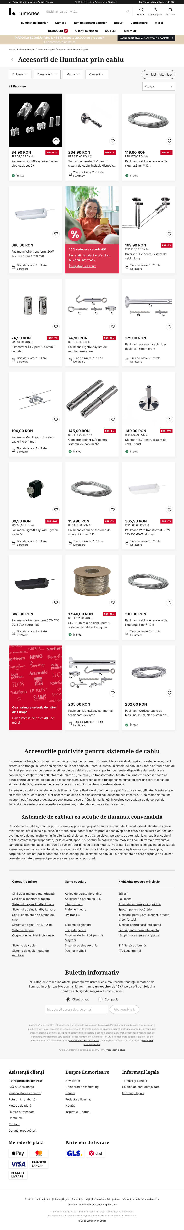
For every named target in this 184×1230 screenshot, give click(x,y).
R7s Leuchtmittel (129, 951)
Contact (14, 1124)
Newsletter (72, 1081)
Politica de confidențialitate (141, 1087)
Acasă (12, 49)
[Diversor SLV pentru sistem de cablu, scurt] (148, 414)
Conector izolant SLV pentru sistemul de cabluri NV (87, 442)
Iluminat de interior (26, 49)
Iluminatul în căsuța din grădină (139, 904)
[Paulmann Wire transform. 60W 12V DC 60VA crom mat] (35, 229)
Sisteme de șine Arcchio (81, 945)
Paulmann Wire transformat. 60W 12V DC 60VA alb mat (147, 532)
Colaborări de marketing (82, 1087)
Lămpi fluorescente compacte (138, 935)
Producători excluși (115, 1049)
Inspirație (71, 1112)
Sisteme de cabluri (24, 945)
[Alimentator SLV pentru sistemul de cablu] (35, 322)
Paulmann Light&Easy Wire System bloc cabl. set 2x (35, 163)
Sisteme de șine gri (78, 925)
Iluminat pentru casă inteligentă (139, 925)
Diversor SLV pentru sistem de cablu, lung (145, 256)
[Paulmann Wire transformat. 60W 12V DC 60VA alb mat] (148, 505)
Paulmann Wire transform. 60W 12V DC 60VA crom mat (33, 254)
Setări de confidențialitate (38, 1199)
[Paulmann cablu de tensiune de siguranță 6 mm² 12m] (148, 597)
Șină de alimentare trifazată (31, 899)
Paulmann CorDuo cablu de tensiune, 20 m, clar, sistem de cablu (145, 713)
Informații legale (133, 1093)
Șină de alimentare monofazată (33, 894)
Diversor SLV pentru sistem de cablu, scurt (145, 442)
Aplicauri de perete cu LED (83, 899)
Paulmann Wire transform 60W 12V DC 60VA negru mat (35, 622)
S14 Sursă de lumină (132, 945)
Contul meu (16, 1118)
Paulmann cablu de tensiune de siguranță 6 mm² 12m (146, 622)
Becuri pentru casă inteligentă (138, 930)
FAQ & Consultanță (21, 1087)
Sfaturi (84, 1112)
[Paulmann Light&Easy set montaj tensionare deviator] (92, 687)
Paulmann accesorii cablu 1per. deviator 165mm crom (146, 346)
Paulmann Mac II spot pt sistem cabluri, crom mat (33, 439)
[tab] (20, 74)
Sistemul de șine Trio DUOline (32, 925)
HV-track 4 (72, 915)
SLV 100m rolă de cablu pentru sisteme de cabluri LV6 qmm (89, 625)
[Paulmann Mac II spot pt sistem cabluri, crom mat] (35, 414)
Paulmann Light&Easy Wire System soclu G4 (35, 532)
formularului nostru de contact (84, 1040)
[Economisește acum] (92, 39)
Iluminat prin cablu (46, 49)
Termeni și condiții (134, 1081)
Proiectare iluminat (78, 1099)
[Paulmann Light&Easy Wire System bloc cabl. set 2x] (35, 137)
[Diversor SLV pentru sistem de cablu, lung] (148, 229)
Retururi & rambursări (23, 1099)
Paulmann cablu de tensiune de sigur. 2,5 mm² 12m (146, 163)
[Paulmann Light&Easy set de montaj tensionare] (92, 322)
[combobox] (88, 11)
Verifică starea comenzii (25, 1093)
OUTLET (111, 31)
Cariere (70, 1093)
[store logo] (24, 11)
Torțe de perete (75, 930)
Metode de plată (20, 1105)
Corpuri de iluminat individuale (33, 935)
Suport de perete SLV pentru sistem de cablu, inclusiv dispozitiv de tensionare (92, 163)
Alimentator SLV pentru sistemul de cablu (33, 349)
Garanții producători (22, 1130)
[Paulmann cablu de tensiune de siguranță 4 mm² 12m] (92, 505)
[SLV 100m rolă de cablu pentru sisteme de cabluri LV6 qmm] (92, 597)
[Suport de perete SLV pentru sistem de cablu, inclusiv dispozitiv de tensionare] (92, 137)
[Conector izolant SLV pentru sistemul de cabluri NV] (92, 414)
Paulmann (125, 899)
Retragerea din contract (25, 1080)
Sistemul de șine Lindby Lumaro (34, 909)
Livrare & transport (21, 1112)
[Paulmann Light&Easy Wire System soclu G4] (35, 505)
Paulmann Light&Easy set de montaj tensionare (87, 349)
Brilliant (123, 894)
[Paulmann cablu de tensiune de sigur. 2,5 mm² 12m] (148, 137)
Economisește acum (58, 42)
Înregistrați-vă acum (82, 266)
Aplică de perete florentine (83, 894)
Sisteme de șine (23, 930)
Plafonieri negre (75, 909)
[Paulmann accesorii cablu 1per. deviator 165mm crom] (148, 322)
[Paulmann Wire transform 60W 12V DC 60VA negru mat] (35, 597)
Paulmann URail (75, 951)
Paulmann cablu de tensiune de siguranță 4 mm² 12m (89, 532)
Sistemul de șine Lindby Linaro (33, 904)
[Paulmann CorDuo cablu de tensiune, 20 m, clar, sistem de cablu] (148, 687)
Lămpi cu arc (73, 904)
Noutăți (70, 1105)
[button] (56, 141)
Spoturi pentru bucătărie (135, 909)
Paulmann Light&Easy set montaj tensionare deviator (90, 713)
